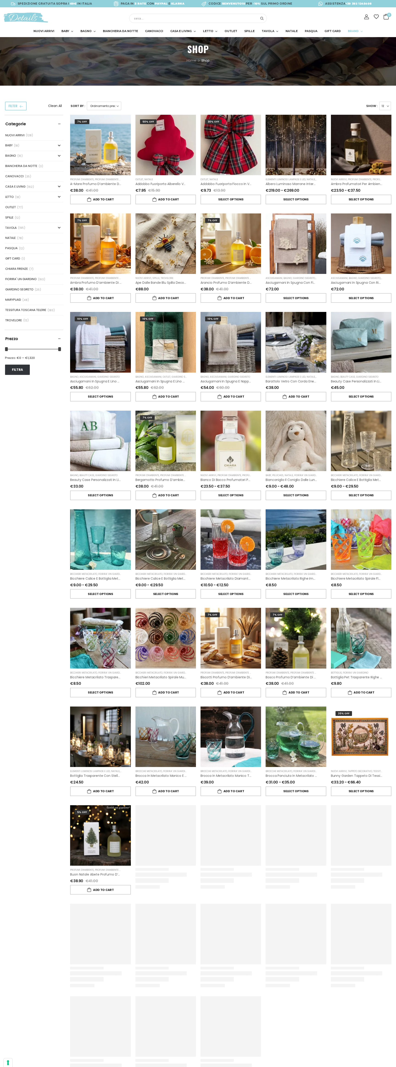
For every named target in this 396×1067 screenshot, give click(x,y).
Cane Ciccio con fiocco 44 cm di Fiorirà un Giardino (307, 874)
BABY (65, 31)
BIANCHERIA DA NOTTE (120, 31)
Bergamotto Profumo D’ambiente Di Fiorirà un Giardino (178, 480)
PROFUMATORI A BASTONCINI (258, 475)
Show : (371, 106)
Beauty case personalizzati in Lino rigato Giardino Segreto (115, 480)
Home (191, 60)
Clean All (55, 106)
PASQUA (311, 31)
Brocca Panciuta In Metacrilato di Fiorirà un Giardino (306, 775)
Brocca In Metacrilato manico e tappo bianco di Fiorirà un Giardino (187, 775)
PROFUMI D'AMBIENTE (82, 179)
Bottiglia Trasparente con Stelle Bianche (101, 775)
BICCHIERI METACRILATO (344, 475)
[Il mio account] (366, 16)
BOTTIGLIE (336, 672)
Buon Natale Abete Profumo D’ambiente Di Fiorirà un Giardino (118, 874)
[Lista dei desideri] (376, 16)
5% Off (82, 812)
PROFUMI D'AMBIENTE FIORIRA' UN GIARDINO (120, 179)
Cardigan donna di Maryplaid (223, 973)
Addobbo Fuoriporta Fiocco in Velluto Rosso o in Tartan (243, 184)
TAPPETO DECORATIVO (360, 771)
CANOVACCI (154, 31)
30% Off (213, 121)
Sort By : (78, 106)
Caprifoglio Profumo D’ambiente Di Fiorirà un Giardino (112, 973)
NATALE (292, 31)
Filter (12, 105)
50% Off (148, 121)
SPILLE (249, 31)
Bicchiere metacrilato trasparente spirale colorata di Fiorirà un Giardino (126, 677)
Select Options (230, 199)
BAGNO (86, 31)
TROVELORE (13, 320)
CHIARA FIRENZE (16, 269)
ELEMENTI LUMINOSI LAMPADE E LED (285, 179)
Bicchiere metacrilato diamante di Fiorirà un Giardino (242, 578)
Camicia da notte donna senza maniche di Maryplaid (242, 874)
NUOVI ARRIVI (43, 31)
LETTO (208, 31)
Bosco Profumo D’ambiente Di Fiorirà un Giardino (304, 677)
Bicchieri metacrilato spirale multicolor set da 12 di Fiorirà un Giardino (188, 677)
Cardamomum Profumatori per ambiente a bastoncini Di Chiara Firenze (191, 973)
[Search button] (262, 18)
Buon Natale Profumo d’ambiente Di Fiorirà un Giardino (178, 874)
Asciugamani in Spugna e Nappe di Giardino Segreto (241, 381)
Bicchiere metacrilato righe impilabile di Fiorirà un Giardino (311, 578)
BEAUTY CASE (347, 377)
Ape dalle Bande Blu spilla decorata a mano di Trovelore (179, 282)
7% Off (82, 121)
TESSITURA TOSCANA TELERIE (25, 310)
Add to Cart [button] (103, 199)
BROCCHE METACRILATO (148, 771)
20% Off (343, 713)
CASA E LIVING (181, 31)
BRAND (353, 31)
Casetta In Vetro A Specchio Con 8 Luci (296, 973)
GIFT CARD (332, 31)
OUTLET (231, 31)
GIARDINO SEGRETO (19, 290)
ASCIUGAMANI (274, 278)
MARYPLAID (13, 300)
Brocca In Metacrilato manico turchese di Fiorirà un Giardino (248, 775)
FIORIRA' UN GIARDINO (21, 279)
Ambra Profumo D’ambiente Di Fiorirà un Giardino (108, 282)
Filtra (17, 369)
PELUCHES (277, 475)
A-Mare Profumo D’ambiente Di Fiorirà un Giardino (109, 184)
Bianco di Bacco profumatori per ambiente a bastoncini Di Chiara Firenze (258, 480)
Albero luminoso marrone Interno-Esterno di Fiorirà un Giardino (315, 184)
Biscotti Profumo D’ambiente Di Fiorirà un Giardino (240, 677)
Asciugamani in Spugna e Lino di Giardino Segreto (108, 381)
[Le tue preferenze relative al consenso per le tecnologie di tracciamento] (8, 1062)
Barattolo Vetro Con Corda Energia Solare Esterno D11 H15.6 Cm (314, 381)
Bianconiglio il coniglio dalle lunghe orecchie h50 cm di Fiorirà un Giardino (324, 480)
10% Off (82, 319)
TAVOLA (268, 31)
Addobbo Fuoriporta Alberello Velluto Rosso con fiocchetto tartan (187, 184)
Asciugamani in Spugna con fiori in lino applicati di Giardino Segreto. (319, 282)
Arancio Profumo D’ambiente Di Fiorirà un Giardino (240, 282)
